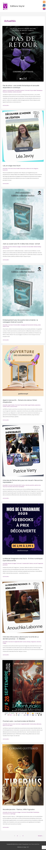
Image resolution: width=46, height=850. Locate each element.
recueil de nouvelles (7, 486)
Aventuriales (33, 724)
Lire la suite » (6, 105)
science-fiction (13, 406)
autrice (24, 641)
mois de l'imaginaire (38, 563)
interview (27, 485)
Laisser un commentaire (8, 90)
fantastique (39, 90)
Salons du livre (11, 724)
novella (14, 91)
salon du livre (6, 725)
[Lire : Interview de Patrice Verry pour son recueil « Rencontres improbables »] (23, 450)
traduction (5, 170)
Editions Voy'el (17, 6)
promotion (5, 564)
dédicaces (38, 724)
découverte (23, 168)
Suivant (40, 835)
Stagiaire (36, 168)
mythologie (12, 813)
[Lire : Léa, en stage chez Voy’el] (23, 136)
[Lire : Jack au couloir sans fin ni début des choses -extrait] (23, 214)
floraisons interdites (7, 91)
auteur (23, 485)
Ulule (7, 326)
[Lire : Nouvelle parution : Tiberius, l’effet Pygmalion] (23, 774)
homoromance (6, 813)
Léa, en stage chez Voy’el (11, 166)
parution (32, 485)
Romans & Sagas (17, 246)
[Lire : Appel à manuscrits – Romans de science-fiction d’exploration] (23, 370)
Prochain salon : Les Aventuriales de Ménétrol (19, 721)
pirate (4, 248)
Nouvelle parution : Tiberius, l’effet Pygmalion (19, 809)
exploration (37, 405)
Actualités (17, 90)
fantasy (39, 246)
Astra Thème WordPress (33, 844)
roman (7, 248)
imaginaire (33, 641)
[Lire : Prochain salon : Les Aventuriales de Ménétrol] (23, 688)
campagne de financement (27, 324)
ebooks (31, 563)
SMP (28, 847)
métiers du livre (29, 168)
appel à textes (31, 405)
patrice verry (38, 485)
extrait (35, 246)
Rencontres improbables (18, 486)
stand (11, 725)
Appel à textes (11, 405)
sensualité (18, 91)
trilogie (4, 643)
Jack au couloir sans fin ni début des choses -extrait (21, 244)
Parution (22, 90)
